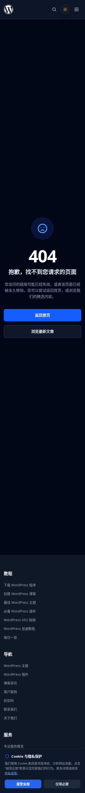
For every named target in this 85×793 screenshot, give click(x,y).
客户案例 (10, 692)
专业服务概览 (14, 746)
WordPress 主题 (16, 665)
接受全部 (23, 784)
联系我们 (10, 709)
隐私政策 (11, 773)
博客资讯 (10, 683)
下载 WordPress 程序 (20, 585)
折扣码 (9, 700)
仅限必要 (62, 784)
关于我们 (10, 718)
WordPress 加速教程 (19, 628)
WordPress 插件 (16, 674)
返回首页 (42, 315)
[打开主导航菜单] (76, 9)
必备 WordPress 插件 (20, 611)
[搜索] (54, 9)
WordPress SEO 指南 (20, 620)
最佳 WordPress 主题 (20, 602)
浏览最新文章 (42, 331)
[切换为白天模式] (65, 9)
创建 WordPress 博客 (20, 593)
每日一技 (10, 637)
